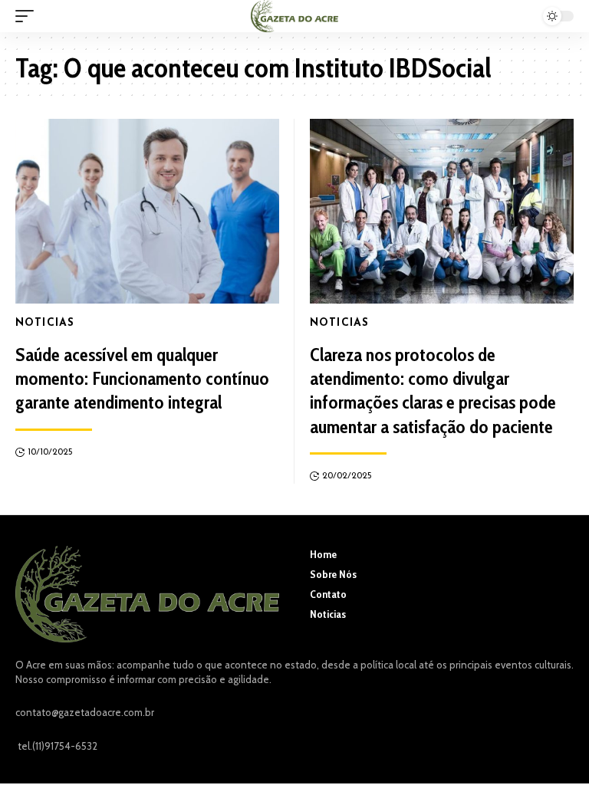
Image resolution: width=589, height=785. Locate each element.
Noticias (44, 323)
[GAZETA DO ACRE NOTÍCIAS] (294, 16)
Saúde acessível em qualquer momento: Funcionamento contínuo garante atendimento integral (142, 378)
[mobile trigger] (28, 16)
